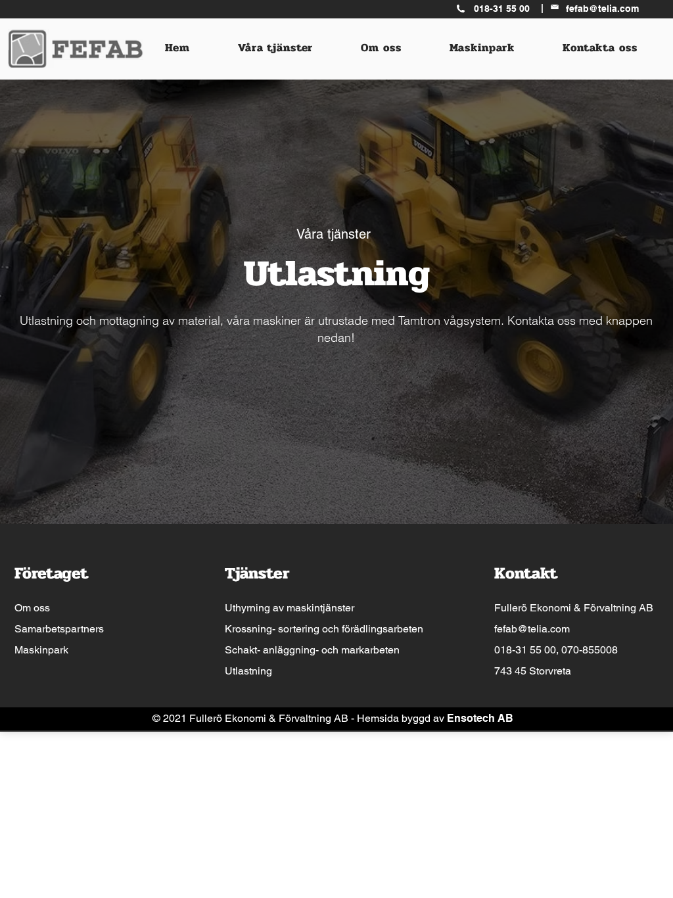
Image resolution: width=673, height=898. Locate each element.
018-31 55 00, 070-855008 (556, 650)
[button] (276, 47)
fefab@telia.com (532, 629)
